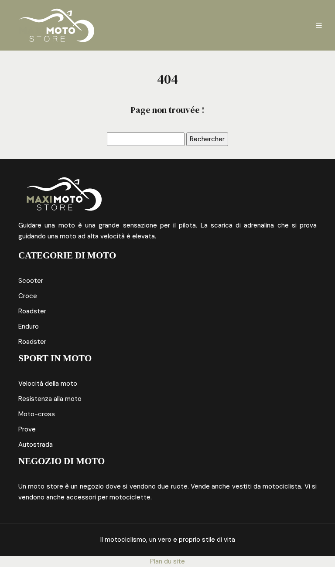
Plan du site (167, 561)
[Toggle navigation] (318, 25)
